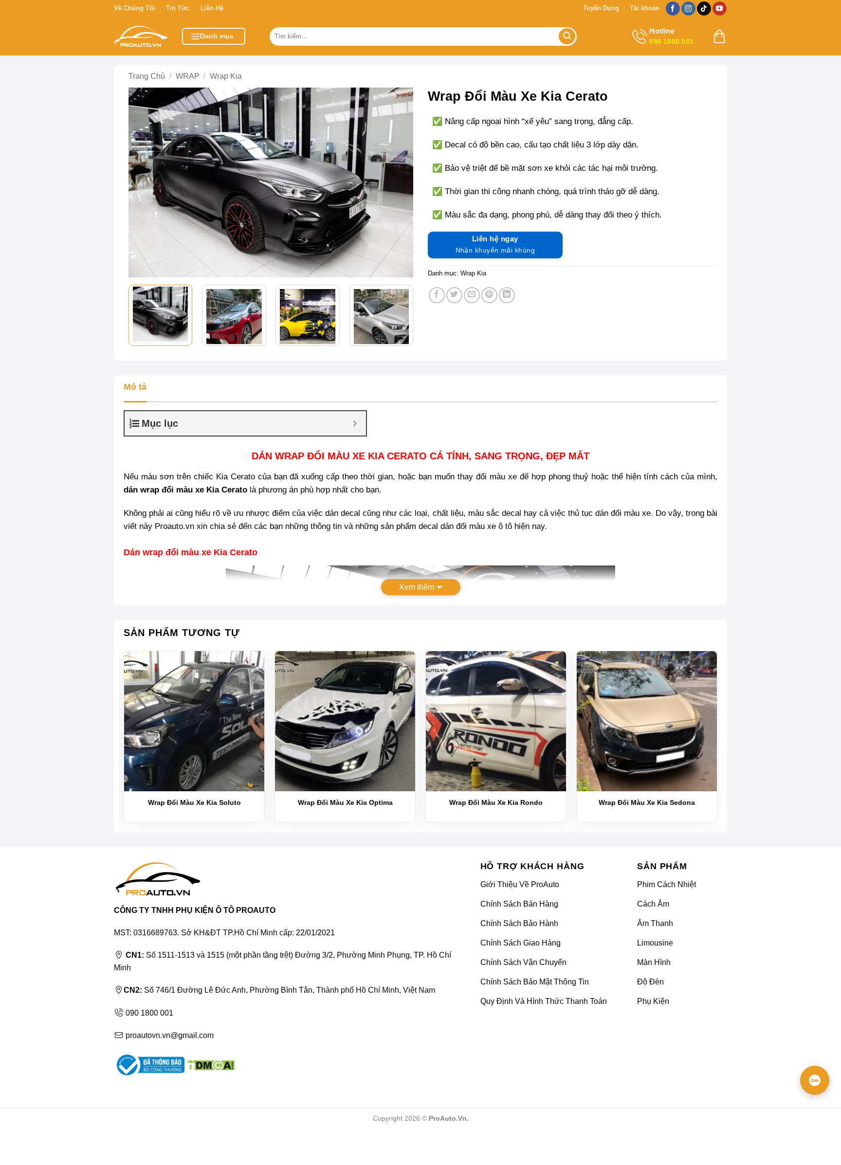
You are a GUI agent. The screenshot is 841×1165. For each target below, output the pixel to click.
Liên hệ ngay (495, 244)
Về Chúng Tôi (134, 8)
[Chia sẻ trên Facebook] (437, 295)
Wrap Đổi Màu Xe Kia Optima (345, 802)
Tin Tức (177, 8)
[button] (213, 36)
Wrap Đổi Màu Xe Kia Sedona (647, 802)
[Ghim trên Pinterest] (489, 295)
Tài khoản (644, 8)
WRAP (188, 76)
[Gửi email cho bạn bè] (472, 295)
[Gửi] (567, 36)
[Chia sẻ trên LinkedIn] (507, 295)
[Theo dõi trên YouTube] (720, 8)
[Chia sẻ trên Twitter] (454, 295)
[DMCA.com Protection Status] (209, 1064)
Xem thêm (416, 587)
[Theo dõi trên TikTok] (704, 8)
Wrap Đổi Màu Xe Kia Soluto (194, 802)
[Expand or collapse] (355, 423)
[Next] (398, 182)
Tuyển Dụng (601, 8)
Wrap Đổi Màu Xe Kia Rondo (496, 802)
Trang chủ (146, 76)
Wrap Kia (226, 76)
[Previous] (143, 182)
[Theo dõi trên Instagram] (688, 8)
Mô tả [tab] (135, 387)
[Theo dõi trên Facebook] (673, 8)
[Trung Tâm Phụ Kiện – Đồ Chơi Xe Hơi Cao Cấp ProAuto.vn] (140, 36)
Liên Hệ (212, 8)
